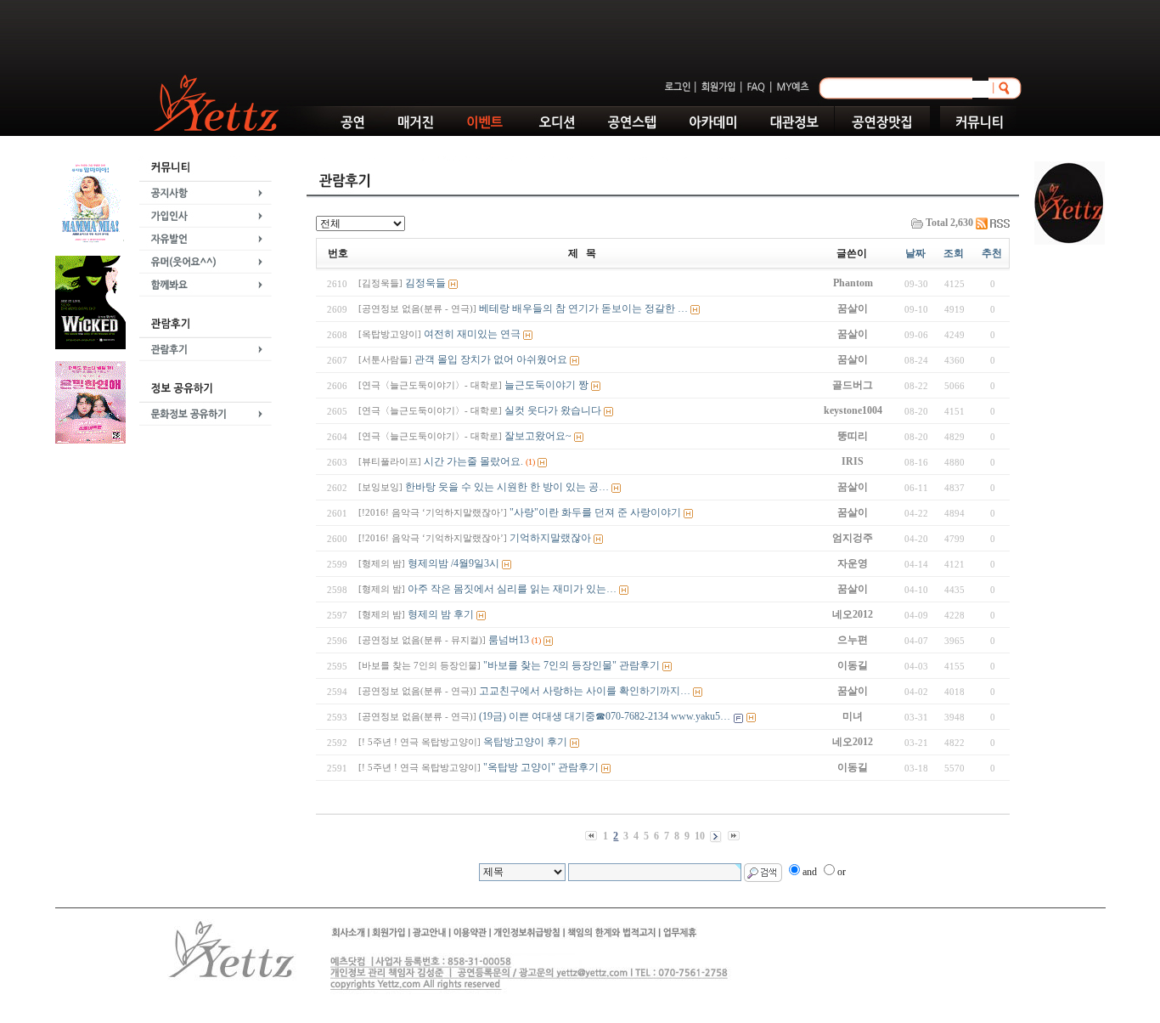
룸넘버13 (443, 640)
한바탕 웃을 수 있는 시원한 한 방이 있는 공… (483, 487)
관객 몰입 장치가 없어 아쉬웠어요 (462, 359)
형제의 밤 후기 (416, 614)
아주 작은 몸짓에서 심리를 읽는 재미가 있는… (487, 589)
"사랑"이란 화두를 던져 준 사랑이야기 (519, 512)
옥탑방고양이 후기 (462, 742)
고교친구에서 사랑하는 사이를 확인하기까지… (524, 691)
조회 (953, 253)
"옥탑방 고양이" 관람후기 (478, 767)
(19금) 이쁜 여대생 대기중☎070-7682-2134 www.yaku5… (544, 716)
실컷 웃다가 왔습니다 (479, 410)
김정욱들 (402, 283)
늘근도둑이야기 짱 (473, 385)
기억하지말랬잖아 (474, 538)
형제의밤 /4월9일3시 (428, 563)
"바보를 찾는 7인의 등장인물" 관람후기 (509, 665)
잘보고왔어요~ (465, 436)
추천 (992, 253)
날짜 (915, 253)
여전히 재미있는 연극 (439, 334)
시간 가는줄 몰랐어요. (440, 461)
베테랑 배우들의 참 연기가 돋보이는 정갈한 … (523, 308)
